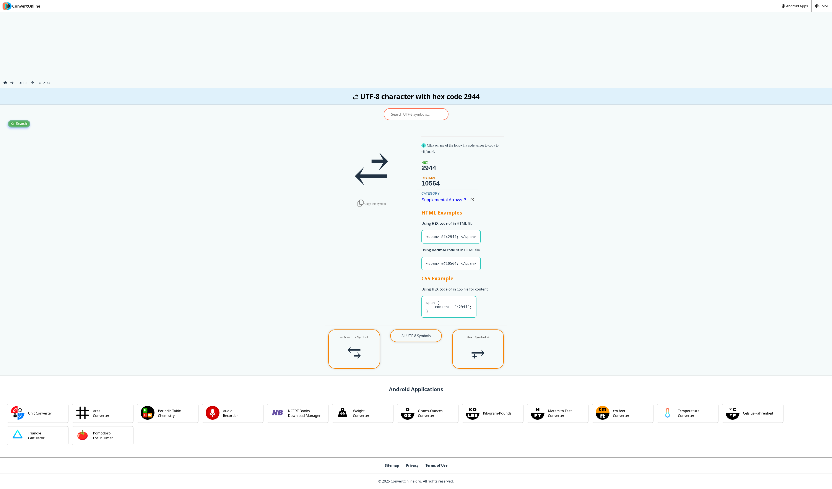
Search (21, 124)
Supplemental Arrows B (443, 199)
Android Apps (797, 6)
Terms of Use (436, 465)
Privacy (412, 465)
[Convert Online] (5, 82)
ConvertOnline (26, 6)
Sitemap (392, 465)
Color (823, 6)
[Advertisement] (416, 44)
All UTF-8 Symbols (416, 335)
